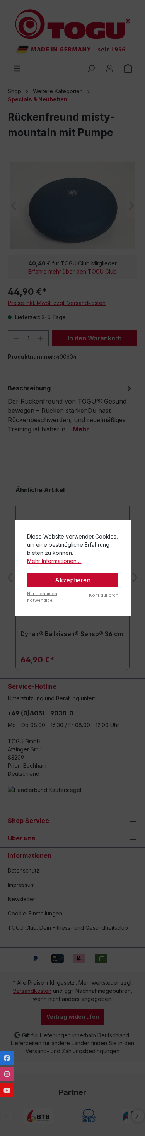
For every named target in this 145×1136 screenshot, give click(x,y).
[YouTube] (7, 1090)
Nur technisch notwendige (42, 597)
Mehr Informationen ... (54, 561)
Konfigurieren (103, 595)
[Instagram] (7, 1074)
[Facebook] (7, 1058)
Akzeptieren (72, 580)
